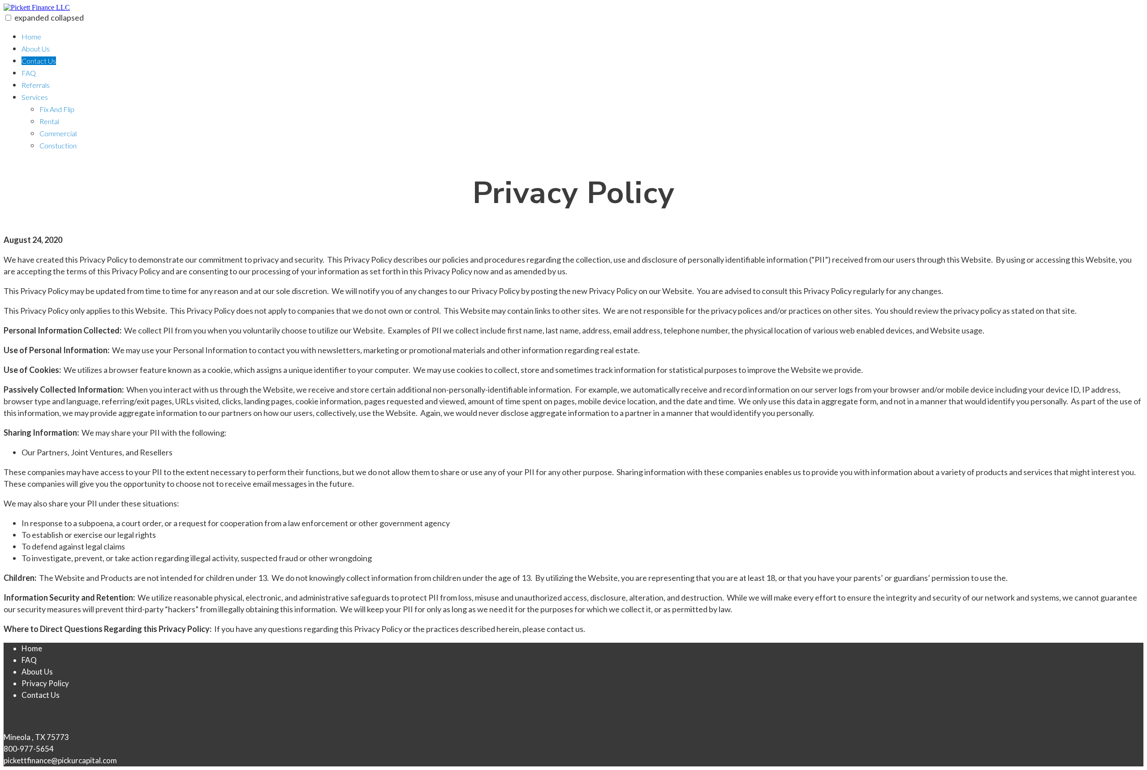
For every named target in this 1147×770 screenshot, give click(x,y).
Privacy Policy (45, 683)
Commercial (58, 133)
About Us (36, 48)
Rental (49, 121)
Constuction (58, 145)
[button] (8, 18)
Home (31, 36)
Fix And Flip (56, 109)
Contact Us (39, 60)
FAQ (29, 73)
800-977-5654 (29, 748)
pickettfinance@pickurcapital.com (60, 760)
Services (35, 97)
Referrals (36, 85)
